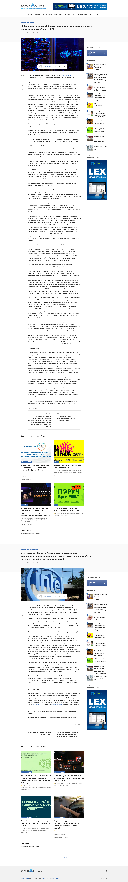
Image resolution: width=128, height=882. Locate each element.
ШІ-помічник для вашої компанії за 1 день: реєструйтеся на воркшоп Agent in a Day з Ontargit (69, 778)
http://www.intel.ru (38, 704)
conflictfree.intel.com (56, 704)
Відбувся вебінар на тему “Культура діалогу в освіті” (39, 733)
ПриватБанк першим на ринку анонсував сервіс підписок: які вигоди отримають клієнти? (36, 823)
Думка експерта (58, 14)
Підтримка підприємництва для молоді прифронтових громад (68, 466)
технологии (34, 408)
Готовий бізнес (82, 14)
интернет (34, 724)
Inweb (43, 878)
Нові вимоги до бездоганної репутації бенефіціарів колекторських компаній (100, 88)
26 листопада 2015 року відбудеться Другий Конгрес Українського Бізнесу (66, 418)
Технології (30, 22)
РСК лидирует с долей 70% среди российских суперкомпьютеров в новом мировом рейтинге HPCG (67, 734)
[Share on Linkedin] (22, 93)
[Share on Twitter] (22, 89)
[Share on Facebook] (22, 85)
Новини (30, 14)
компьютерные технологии (45, 724)
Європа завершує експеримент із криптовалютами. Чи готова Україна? (99, 122)
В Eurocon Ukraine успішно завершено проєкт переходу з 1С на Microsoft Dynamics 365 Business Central (35, 467)
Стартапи (37, 14)
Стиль (96, 14)
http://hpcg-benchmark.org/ (68, 75)
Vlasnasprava (25, 479)
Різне (90, 14)
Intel (29, 408)
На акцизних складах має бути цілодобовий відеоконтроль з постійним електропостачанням (100, 68)
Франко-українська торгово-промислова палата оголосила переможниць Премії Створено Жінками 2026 (100, 140)
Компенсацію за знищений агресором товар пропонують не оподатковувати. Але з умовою (99, 97)
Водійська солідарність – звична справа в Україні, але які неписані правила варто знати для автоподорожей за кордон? (68, 824)
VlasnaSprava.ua (25, 878)
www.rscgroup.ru (44, 397)
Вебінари (67, 14)
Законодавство (47, 14)
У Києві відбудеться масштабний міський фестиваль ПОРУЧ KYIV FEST (67, 509)
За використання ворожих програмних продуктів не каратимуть (100, 148)
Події (55, 504)
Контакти (104, 878)
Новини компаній (26, 461)
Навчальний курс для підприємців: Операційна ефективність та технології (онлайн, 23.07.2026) (100, 114)
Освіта (74, 14)
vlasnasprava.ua (48, 66)
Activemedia (56, 878)
